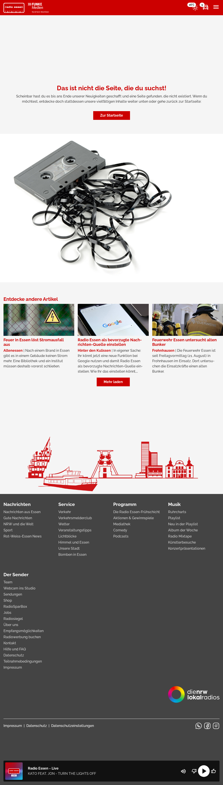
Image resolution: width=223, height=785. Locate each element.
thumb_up (213, 771)
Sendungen (12, 594)
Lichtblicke (67, 536)
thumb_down (194, 771)
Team (7, 582)
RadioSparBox (15, 606)
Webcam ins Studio (19, 588)
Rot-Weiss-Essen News (22, 536)
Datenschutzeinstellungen (72, 726)
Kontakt (9, 643)
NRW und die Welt (18, 524)
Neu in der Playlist (183, 524)
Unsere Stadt (69, 548)
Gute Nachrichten (17, 518)
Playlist (174, 518)
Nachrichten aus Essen (22, 512)
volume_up (183, 771)
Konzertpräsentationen (186, 548)
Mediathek (121, 524)
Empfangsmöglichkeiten (23, 631)
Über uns (10, 625)
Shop (7, 600)
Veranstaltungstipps (74, 530)
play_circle (204, 771)
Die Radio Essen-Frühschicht (136, 512)
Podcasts (120, 536)
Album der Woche (183, 530)
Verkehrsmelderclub (75, 518)
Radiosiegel (13, 619)
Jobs (7, 613)
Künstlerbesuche (182, 542)
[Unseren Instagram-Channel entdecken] (216, 725)
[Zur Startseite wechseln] (13, 8)
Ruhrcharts (177, 512)
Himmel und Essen (73, 542)
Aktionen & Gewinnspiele (133, 518)
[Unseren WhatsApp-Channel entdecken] (198, 725)
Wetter (64, 524)
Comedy (120, 530)
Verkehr (64, 512)
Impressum (12, 667)
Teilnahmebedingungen (22, 661)
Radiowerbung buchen (22, 637)
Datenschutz (13, 655)
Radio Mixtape (180, 536)
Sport (8, 530)
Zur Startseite (111, 115)
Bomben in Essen (72, 554)
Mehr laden (113, 382)
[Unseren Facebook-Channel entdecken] (207, 725)
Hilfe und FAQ (14, 649)
